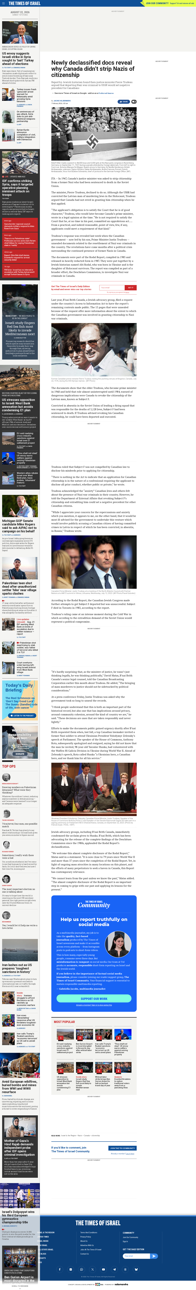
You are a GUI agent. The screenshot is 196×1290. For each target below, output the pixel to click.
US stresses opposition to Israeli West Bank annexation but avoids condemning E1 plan (64, 1083)
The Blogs (41, 1254)
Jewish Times (43, 1237)
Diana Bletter (21, 338)
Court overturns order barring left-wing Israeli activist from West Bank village (26, 667)
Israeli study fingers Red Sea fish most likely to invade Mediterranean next (83, 1083)
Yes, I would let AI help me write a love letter (19, 926)
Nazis (80, 1136)
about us (83, 1241)
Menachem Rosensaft (10, 783)
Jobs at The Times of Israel (90, 1250)
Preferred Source (106, 93)
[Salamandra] (121, 1284)
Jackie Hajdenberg (62, 101)
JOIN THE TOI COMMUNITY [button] (122, 1148)
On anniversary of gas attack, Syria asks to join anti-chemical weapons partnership (26, 116)
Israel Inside (42, 1241)
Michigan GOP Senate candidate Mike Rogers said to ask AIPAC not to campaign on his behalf (19, 526)
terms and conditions (88, 1232)
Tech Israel (42, 1245)
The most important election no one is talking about (18, 890)
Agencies (22, 104)
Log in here (130, 1153)
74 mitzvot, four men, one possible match (19, 825)
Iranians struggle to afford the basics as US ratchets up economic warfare (26, 1000)
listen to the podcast (24, 716)
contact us (84, 1254)
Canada (87, 1136)
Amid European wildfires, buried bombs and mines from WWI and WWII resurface (19, 1087)
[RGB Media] (99, 1284)
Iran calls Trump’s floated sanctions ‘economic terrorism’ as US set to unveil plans (103, 1048)
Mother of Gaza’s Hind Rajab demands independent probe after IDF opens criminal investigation (19, 1147)
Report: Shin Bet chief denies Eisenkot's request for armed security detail (17, 257)
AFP (20, 124)
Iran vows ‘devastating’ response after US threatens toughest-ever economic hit (26, 1020)
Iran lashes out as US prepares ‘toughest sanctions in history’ (17, 968)
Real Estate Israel (45, 1250)
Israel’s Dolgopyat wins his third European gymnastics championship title (18, 1217)
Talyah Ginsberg (8, 820)
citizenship (95, 1136)
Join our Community (157, 3)
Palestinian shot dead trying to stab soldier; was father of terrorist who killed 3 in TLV (27, 648)
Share (125, 102)
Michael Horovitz (10, 1226)
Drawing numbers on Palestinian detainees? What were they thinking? (19, 790)
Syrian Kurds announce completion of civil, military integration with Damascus (26, 135)
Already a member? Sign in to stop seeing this (94, 1005)
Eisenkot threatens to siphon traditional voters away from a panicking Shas (122, 1082)
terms (127, 292)
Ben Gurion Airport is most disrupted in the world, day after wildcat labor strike (84, 1048)
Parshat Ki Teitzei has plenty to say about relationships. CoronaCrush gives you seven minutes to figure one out (19, 832)
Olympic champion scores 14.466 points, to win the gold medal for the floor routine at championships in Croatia (18, 1235)
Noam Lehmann (22, 467)
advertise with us (87, 1245)
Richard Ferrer (8, 851)
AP (7, 1158)
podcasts (41, 1258)
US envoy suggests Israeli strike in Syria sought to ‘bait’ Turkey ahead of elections (18, 59)
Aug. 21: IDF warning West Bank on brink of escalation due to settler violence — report (26, 628)
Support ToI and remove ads (182, 3)
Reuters (22, 466)
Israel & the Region (68, 1136)
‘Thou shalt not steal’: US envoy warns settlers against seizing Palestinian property (121, 1049)
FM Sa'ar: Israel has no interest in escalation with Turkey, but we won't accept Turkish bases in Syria (19, 272)
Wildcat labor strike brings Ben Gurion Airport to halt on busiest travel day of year (102, 1081)
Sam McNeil (8, 1096)
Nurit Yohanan (30, 466)
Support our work (94, 999)
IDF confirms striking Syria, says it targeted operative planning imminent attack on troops (17, 188)
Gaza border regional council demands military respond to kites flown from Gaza (19, 226)
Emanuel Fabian (19, 67)
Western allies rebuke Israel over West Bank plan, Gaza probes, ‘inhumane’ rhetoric (27, 478)
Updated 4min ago (17, 177)
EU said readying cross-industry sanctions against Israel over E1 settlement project (65, 1048)
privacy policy (85, 1237)
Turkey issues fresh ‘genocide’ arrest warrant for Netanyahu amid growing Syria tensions (26, 95)
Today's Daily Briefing (19, 687)
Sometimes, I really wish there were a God (18, 856)
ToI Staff (7, 67)
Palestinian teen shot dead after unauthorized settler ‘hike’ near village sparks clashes (19, 588)
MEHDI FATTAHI (24, 1008)
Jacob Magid (8, 414)
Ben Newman (6, 922)
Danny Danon (7, 885)
